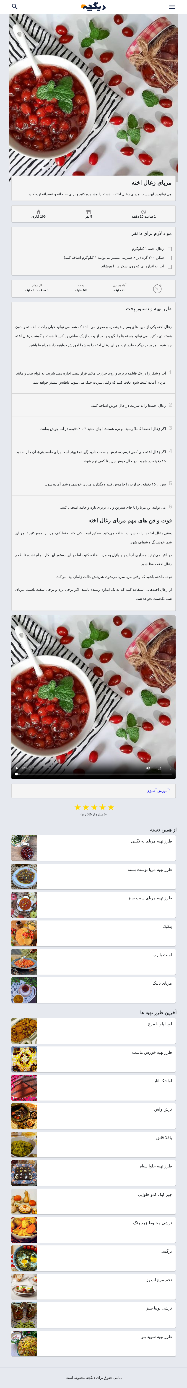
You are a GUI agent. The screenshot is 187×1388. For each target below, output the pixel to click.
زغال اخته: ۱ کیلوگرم (148, 249)
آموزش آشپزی (157, 791)
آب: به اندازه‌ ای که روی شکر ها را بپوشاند (132, 266)
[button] (172, 7)
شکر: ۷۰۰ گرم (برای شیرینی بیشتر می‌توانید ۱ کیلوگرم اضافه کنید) (114, 257)
